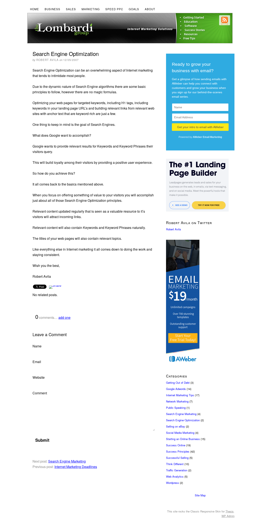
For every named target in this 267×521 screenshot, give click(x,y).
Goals (134, 9)
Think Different (175, 464)
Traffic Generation (176, 470)
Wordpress (172, 483)
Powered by (200, 137)
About (150, 9)
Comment (40, 393)
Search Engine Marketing (67, 461)
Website (39, 377)
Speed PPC (114, 9)
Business (52, 9)
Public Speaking (176, 408)
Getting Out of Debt (178, 383)
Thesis (229, 511)
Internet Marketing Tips (180, 395)
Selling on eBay (175, 426)
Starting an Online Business (183, 439)
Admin (228, 516)
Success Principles (177, 451)
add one (64, 317)
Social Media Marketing (180, 433)
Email (37, 361)
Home (34, 9)
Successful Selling (177, 458)
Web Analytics (175, 476)
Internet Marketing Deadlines (75, 466)
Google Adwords (176, 389)
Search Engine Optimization (183, 420)
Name (37, 346)
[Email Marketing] (200, 302)
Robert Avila (173, 229)
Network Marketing (177, 401)
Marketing (91, 9)
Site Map (200, 495)
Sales (71, 9)
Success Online (175, 445)
